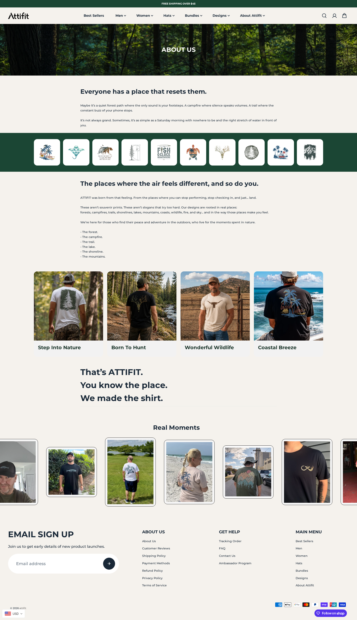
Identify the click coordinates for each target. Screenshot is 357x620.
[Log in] (334, 15)
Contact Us (227, 556)
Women (143, 16)
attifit (22, 608)
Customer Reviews (156, 548)
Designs (220, 16)
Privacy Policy (152, 578)
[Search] (324, 15)
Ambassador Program (235, 563)
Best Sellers (94, 16)
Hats (167, 16)
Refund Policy (152, 571)
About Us (149, 541)
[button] (344, 15)
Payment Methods (156, 563)
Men (119, 16)
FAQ (222, 548)
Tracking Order (230, 541)
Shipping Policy (154, 556)
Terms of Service (154, 585)
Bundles (192, 16)
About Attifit (251, 16)
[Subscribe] (109, 564)
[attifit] (18, 15)
